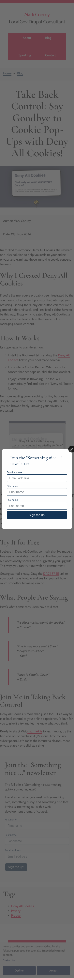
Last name (12, 499)
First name (12, 486)
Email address (14, 472)
